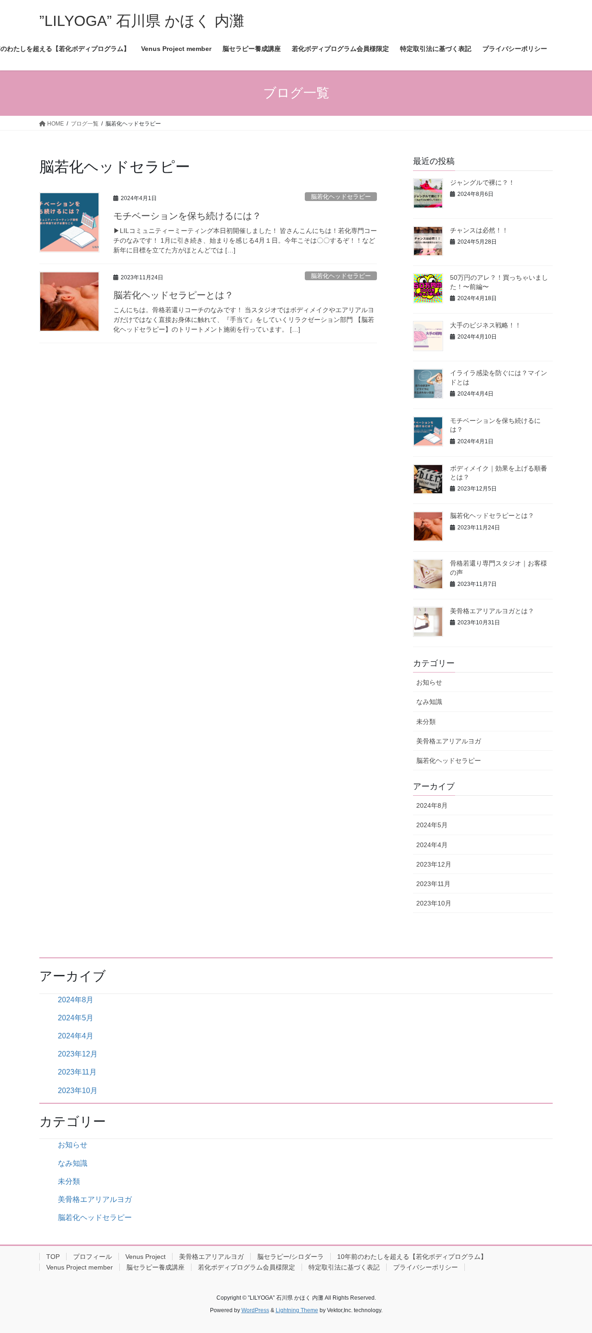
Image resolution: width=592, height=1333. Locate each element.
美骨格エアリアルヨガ (448, 741)
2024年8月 (432, 805)
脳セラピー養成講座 (155, 1267)
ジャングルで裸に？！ (482, 182)
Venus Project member (79, 1267)
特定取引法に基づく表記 (344, 1267)
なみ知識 (429, 701)
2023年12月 (433, 864)
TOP (53, 1256)
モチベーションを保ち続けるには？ (187, 216)
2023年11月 (433, 883)
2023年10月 (433, 903)
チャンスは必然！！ (479, 230)
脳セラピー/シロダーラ (290, 1256)
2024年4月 (432, 845)
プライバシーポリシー (425, 1267)
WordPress (255, 1310)
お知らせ (429, 682)
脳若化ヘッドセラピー (341, 196)
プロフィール (92, 1256)
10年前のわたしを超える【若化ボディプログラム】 (412, 1256)
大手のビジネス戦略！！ (485, 325)
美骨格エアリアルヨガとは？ (492, 611)
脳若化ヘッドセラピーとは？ (173, 295)
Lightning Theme (297, 1310)
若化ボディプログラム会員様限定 (246, 1267)
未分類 (426, 721)
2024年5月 (432, 825)
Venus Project (145, 1256)
